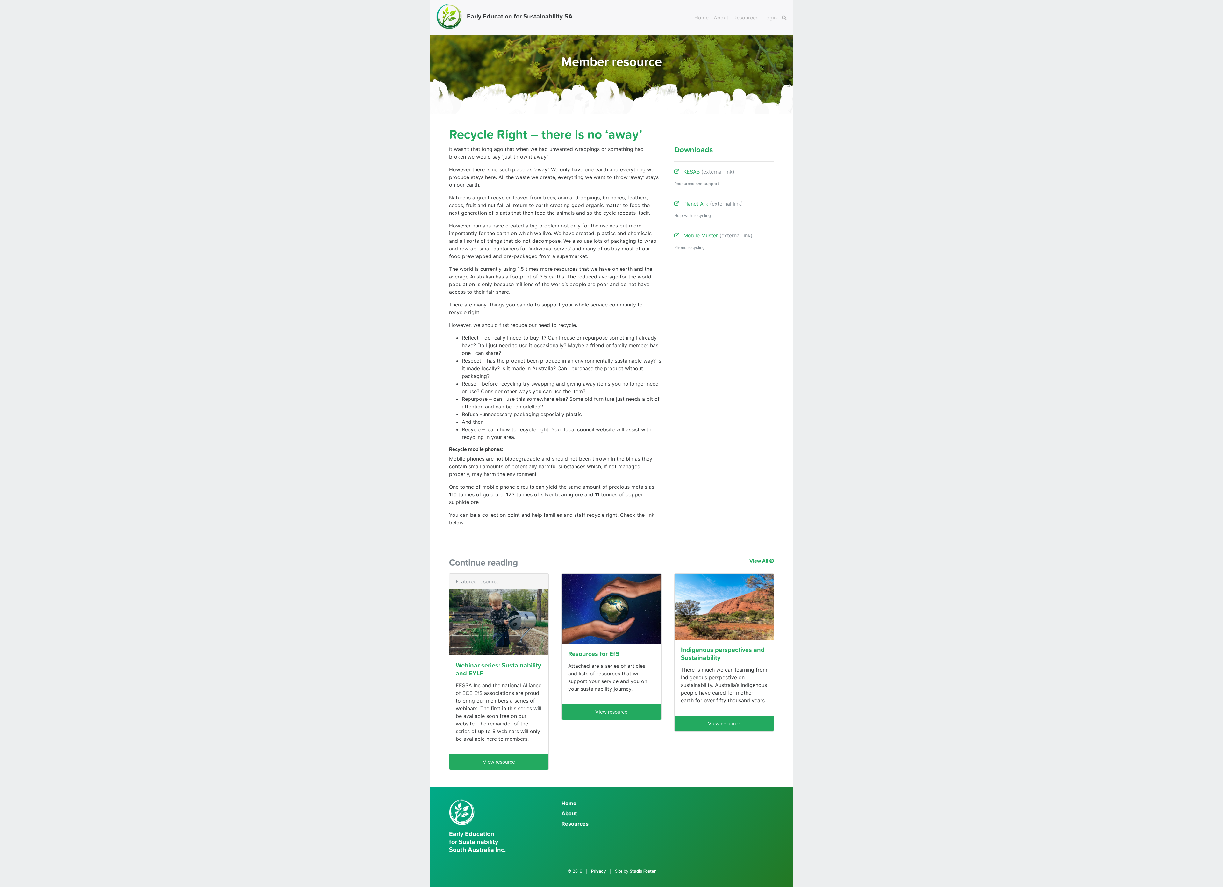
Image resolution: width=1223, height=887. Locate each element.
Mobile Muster (716, 235)
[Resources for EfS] (611, 609)
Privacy (598, 871)
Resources (745, 17)
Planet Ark (711, 203)
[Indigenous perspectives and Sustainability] (724, 607)
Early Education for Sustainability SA (520, 16)
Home (701, 17)
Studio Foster (643, 871)
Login (770, 17)
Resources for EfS (593, 654)
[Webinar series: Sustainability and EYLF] (498, 622)
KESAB (706, 172)
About (721, 17)
